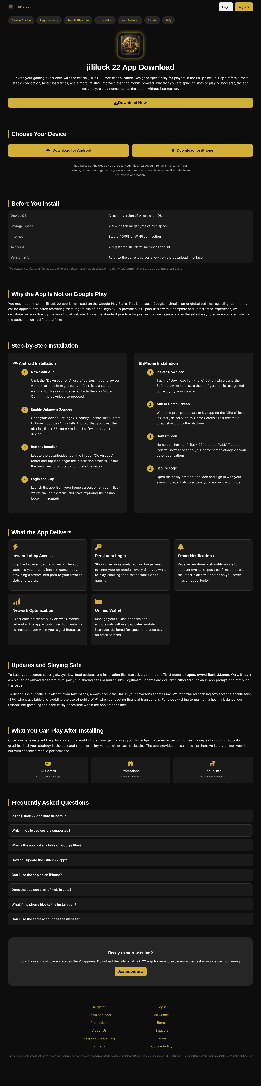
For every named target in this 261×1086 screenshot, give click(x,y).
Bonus (161, 1022)
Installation (105, 20)
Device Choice (21, 20)
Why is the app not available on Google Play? (47, 845)
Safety (152, 20)
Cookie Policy (162, 1046)
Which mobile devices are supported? (41, 830)
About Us (99, 1030)
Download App (99, 1015)
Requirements (49, 20)
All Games (161, 1015)
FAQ (168, 20)
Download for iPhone (195, 150)
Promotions (99, 1022)
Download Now (132, 102)
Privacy (99, 1046)
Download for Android (72, 150)
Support (161, 1030)
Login (225, 7)
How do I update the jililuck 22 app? (39, 860)
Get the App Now (132, 972)
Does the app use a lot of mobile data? (41, 889)
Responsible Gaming (99, 1038)
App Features (130, 20)
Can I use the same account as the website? (46, 919)
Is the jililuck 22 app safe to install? (39, 815)
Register (243, 7)
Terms (161, 1038)
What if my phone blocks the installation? (44, 904)
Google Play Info (78, 20)
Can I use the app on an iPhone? (37, 875)
